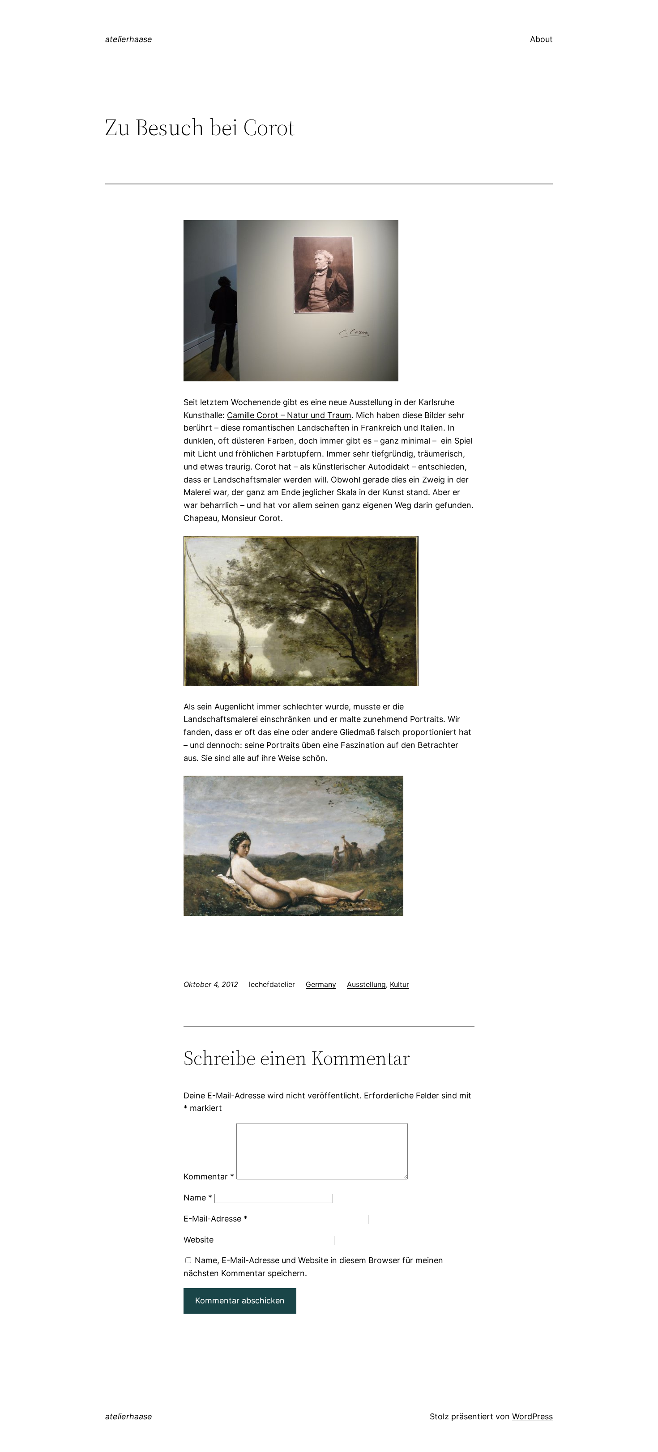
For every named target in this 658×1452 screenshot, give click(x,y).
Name (198, 1197)
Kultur (399, 984)
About (541, 39)
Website (199, 1239)
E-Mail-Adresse (216, 1218)
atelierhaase (128, 39)
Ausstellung (366, 984)
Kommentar (209, 1176)
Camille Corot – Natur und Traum (289, 415)
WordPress (532, 1416)
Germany (321, 984)
